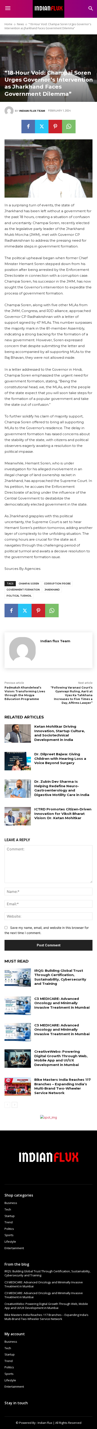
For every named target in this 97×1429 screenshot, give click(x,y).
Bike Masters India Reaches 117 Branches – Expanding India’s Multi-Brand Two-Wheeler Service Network (62, 1086)
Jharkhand (52, 589)
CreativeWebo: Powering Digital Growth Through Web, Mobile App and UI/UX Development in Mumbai (61, 1058)
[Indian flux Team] (10, 110)
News (20, 24)
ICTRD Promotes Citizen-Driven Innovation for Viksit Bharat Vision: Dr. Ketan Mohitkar (62, 813)
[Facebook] (28, 126)
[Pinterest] (55, 126)
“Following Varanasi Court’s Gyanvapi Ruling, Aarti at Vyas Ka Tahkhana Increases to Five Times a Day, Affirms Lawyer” (71, 695)
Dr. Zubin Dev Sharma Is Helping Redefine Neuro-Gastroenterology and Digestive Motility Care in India (61, 788)
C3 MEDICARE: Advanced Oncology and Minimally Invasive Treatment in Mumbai (62, 1003)
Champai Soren (29, 583)
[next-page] (14, 1105)
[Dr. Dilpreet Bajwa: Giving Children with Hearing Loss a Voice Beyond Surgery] (18, 761)
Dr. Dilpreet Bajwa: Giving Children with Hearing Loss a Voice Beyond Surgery (60, 758)
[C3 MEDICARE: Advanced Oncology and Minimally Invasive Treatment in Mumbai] (18, 1006)
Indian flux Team (32, 110)
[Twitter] (41, 126)
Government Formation (23, 589)
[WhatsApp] (69, 126)
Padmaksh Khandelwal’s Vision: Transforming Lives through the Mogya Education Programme (25, 693)
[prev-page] (7, 1105)
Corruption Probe (57, 583)
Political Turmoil (19, 595)
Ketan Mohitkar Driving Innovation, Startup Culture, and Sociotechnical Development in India (59, 733)
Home (8, 24)
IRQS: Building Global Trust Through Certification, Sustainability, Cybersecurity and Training (60, 977)
